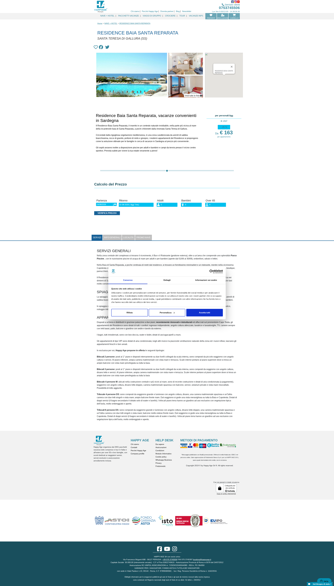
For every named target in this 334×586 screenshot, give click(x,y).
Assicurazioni (161, 447)
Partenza (101, 200)
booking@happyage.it (202, 559)
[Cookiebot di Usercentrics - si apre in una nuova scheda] (211, 271)
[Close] (231, 67)
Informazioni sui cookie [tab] (206, 280)
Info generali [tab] (112, 237)
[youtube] (167, 550)
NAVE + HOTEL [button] (107, 16)
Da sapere (160, 444)
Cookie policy (161, 457)
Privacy (159, 463)
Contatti (134, 447)
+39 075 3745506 (170, 559)
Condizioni (160, 450)
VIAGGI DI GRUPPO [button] (152, 16)
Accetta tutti (204, 312)
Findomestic (161, 466)
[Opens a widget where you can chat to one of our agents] (324, 581)
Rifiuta (130, 312)
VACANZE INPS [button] (196, 16)
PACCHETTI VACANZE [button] (128, 16)
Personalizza (165, 312)
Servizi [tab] (97, 237)
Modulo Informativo (163, 454)
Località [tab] (128, 237)
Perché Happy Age (138, 450)
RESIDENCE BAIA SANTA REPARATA (134, 23)
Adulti (160, 200)
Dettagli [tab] (167, 280)
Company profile (137, 454)
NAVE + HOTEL (110, 23)
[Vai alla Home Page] (100, 6)
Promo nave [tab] (143, 237)
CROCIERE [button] (170, 16)
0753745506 (229, 8)
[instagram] (174, 550)
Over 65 (210, 200)
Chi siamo (135, 444)
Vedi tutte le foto (192, 96)
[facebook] (159, 550)
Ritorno (123, 200)
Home (99, 23)
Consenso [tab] (128, 280)
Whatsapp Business (164, 460)
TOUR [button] (182, 16)
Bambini (186, 200)
